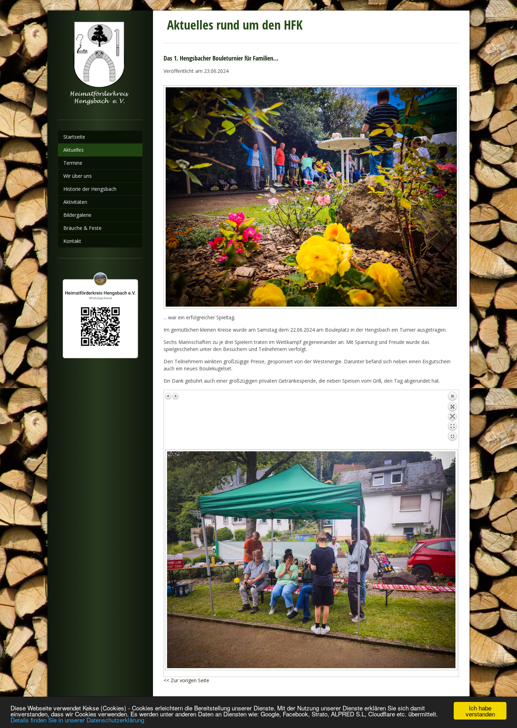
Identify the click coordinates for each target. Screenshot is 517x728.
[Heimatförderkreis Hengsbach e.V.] (100, 65)
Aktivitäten (75, 202)
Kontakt (72, 241)
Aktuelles (73, 149)
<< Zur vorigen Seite (186, 680)
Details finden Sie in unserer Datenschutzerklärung (77, 719)
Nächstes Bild (175, 396)
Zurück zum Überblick (452, 417)
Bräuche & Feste (82, 228)
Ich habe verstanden (480, 710)
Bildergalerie (77, 215)
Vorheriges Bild (168, 396)
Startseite (74, 136)
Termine (72, 162)
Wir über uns (77, 175)
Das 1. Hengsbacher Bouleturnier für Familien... (221, 58)
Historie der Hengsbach (89, 189)
